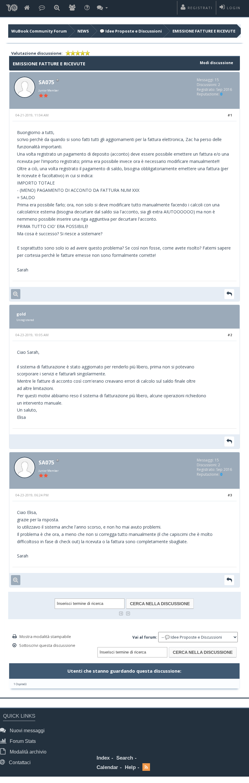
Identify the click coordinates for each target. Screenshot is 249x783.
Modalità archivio (27, 751)
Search (124, 758)
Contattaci (19, 762)
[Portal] (42, 8)
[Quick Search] (57, 8)
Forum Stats (22, 741)
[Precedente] (121, 613)
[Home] (27, 8)
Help (130, 767)
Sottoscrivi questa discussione (47, 645)
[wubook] (12, 8)
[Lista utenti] (72, 8)
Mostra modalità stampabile (45, 636)
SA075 (46, 82)
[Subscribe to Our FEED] (146, 767)
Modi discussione (216, 62)
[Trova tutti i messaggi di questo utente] (15, 294)
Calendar (107, 767)
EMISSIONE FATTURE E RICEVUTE (203, 31)
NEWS (83, 31)
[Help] (87, 8)
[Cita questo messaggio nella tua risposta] (229, 294)
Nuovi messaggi (27, 730)
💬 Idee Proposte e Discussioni (131, 31)
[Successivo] (128, 613)
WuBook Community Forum (39, 31)
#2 (229, 335)
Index (103, 758)
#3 (229, 495)
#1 (229, 115)
